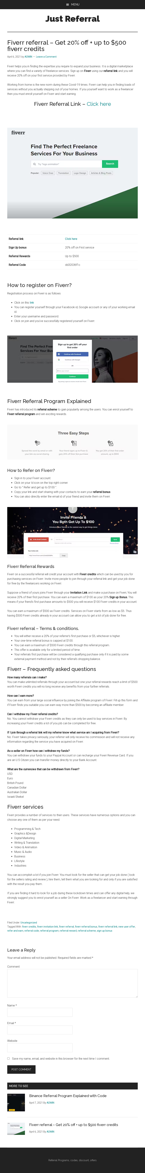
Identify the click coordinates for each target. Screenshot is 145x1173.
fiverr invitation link (47, 926)
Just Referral (72, 19)
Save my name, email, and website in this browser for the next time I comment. (61, 1058)
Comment (13, 966)
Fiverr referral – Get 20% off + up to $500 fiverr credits (73, 1125)
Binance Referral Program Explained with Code (68, 1096)
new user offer (126, 926)
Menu (75, 4)
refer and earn (15, 930)
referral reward (68, 930)
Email (11, 1023)
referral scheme (87, 930)
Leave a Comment (46, 56)
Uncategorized (29, 922)
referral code (31, 930)
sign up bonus (104, 930)
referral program (49, 930)
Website (12, 1040)
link (32, 302)
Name (12, 1005)
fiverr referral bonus (86, 926)
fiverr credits (29, 926)
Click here (99, 104)
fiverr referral (66, 926)
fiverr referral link (107, 926)
